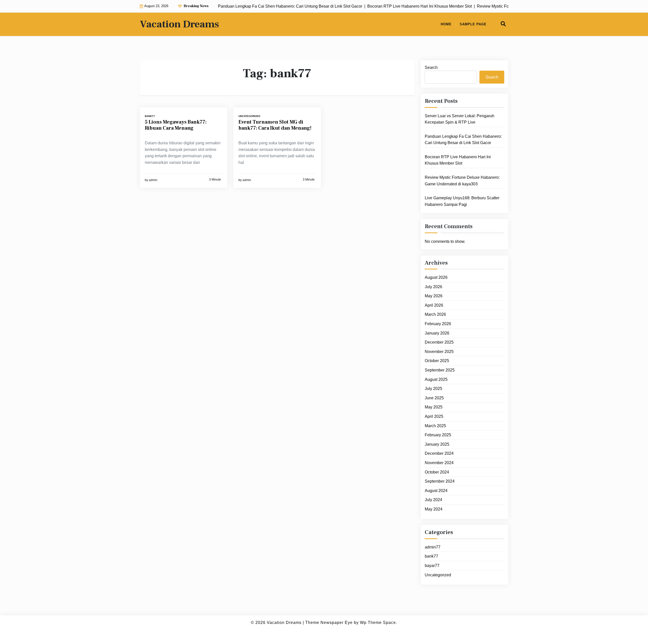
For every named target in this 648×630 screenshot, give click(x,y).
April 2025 (434, 417)
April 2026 (434, 305)
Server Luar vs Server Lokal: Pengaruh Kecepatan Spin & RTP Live (459, 119)
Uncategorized (249, 116)
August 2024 (436, 490)
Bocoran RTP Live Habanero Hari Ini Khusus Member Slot (458, 160)
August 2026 (436, 277)
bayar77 (432, 566)
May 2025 (433, 407)
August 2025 (436, 379)
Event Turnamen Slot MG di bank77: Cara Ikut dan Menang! (275, 125)
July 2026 (433, 287)
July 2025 (433, 389)
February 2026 (438, 324)
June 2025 (434, 398)
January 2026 (437, 333)
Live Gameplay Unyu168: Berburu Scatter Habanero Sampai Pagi (462, 201)
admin (153, 180)
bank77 (150, 116)
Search (431, 67)
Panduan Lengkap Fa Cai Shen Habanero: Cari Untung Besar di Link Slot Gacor (463, 139)
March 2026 (435, 314)
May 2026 (433, 296)
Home (446, 24)
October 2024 (437, 472)
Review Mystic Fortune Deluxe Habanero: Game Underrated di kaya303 (462, 180)
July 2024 (433, 500)
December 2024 (439, 453)
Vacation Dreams (179, 24)
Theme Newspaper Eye (329, 622)
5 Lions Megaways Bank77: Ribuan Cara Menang (176, 125)
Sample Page (473, 24)
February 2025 (438, 435)
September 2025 (440, 370)
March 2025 (435, 426)
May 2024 (433, 509)
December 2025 (439, 342)
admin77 (432, 547)
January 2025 (437, 444)
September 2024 (440, 481)
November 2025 (439, 352)
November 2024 (439, 463)
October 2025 (437, 361)
